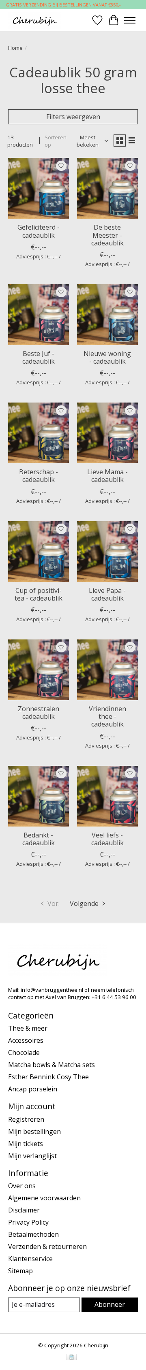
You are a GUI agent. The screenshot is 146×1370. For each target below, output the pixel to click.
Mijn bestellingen (34, 1131)
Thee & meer (27, 1028)
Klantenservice (30, 1258)
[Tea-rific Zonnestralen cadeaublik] (38, 669)
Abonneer (109, 1304)
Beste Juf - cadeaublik (38, 357)
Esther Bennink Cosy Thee (48, 1076)
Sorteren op (56, 141)
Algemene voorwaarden (44, 1197)
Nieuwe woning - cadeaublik (107, 357)
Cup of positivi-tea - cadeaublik (38, 594)
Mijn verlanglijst (32, 1155)
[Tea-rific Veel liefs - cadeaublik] (107, 796)
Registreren (26, 1119)
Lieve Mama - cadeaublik (107, 475)
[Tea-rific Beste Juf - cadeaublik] (38, 314)
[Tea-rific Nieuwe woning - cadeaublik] (107, 314)
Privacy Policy (28, 1222)
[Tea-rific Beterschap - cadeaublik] (38, 433)
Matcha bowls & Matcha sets (51, 1064)
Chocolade (24, 1052)
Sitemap (20, 1270)
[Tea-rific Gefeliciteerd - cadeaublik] (38, 188)
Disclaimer (24, 1210)
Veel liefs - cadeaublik (107, 839)
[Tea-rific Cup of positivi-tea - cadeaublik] (38, 551)
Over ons (22, 1185)
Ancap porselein (32, 1088)
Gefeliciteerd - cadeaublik (38, 231)
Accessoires (25, 1040)
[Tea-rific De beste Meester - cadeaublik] (107, 188)
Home (15, 47)
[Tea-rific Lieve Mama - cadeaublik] (107, 433)
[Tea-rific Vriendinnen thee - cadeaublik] (107, 669)
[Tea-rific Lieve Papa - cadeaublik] (107, 551)
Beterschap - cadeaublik (38, 475)
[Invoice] (72, 1358)
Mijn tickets (25, 1143)
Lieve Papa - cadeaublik (107, 594)
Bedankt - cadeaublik (38, 839)
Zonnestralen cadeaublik (38, 712)
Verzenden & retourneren (47, 1246)
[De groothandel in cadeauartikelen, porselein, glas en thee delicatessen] (34, 20)
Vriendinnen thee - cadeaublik (107, 716)
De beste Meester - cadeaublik (107, 235)
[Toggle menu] (130, 20)
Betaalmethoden (33, 1234)
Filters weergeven (73, 116)
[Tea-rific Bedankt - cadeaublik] (38, 796)
